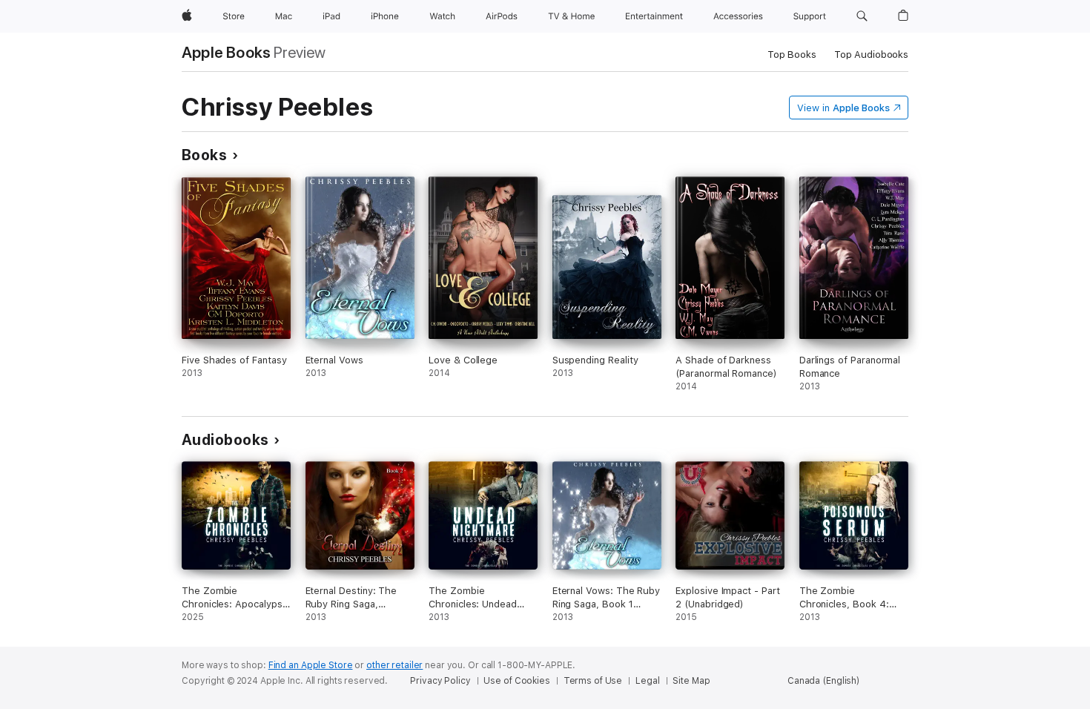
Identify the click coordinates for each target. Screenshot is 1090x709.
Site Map (691, 681)
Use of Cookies (516, 681)
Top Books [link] (791, 54)
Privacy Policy (440, 681)
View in (843, 107)
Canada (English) (823, 681)
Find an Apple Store (310, 665)
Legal (647, 681)
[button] (861, 16)
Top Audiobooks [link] (871, 54)
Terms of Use (593, 681)
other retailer (394, 665)
